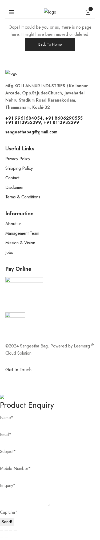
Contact (12, 178)
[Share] (10, 530)
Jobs (9, 252)
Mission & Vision (20, 243)
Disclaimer (14, 187)
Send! (7, 522)
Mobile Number (15, 468)
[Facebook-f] (12, 378)
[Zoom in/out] (1, 530)
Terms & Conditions (22, 197)
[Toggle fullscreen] (6, 530)
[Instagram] (41, 378)
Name (6, 418)
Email (5, 435)
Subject (8, 451)
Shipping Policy (19, 168)
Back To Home (50, 44)
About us (13, 224)
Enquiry (7, 485)
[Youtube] (70, 378)
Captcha (8, 512)
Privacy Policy (17, 159)
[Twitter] (56, 378)
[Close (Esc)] (15, 530)
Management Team (22, 233)
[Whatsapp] (26, 378)
